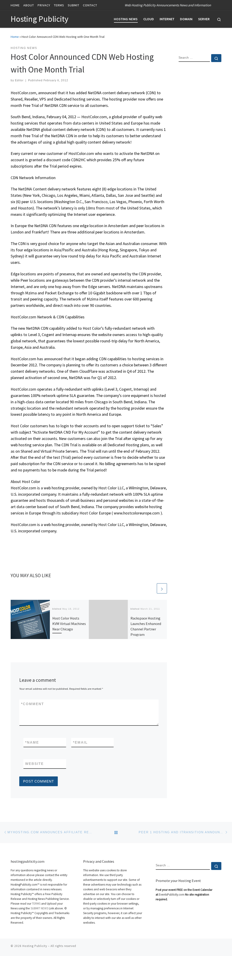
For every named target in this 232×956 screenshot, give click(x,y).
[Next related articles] (162, 588)
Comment (32, 704)
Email (80, 742)
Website (34, 764)
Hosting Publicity (34, 946)
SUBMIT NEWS (39, 908)
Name (32, 742)
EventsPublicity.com (171, 894)
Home (15, 37)
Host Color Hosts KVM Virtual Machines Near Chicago (69, 624)
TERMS (36, 904)
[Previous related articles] (151, 588)
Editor (19, 80)
